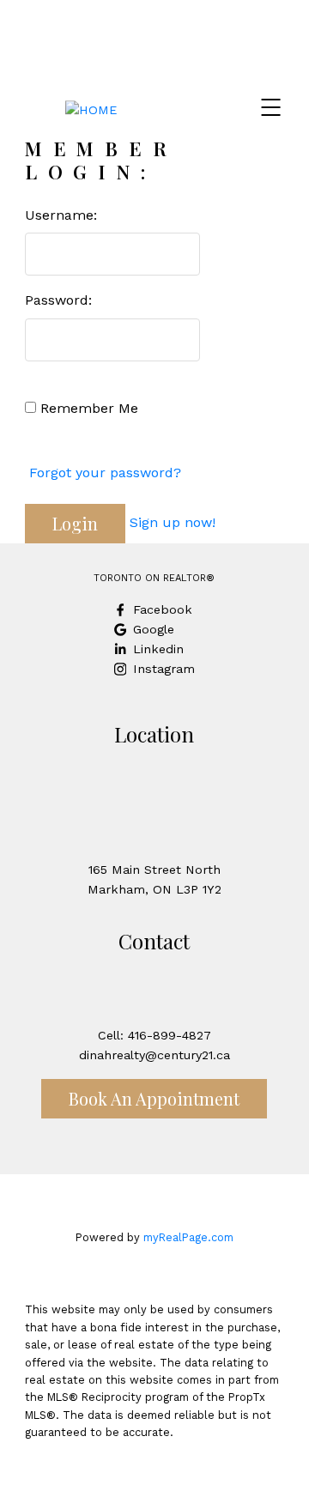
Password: (58, 300)
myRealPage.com (188, 1237)
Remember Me (87, 408)
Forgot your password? (105, 472)
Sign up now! (172, 522)
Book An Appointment (154, 1098)
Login (75, 523)
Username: (61, 215)
